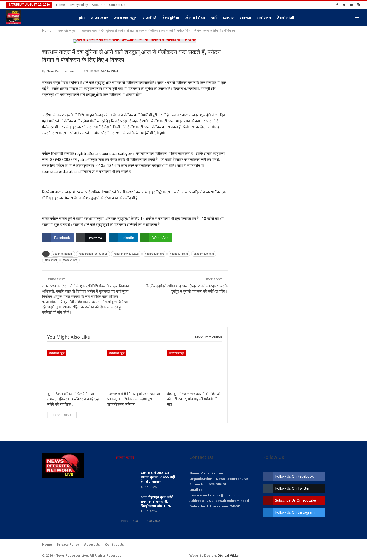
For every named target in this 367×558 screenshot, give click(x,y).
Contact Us (117, 5)
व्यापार (228, 17)
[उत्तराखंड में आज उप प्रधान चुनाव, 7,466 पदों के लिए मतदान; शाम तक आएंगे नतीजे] (126, 478)
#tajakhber (51, 260)
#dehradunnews (154, 253)
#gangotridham (179, 253)
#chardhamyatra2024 (126, 253)
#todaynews (70, 260)
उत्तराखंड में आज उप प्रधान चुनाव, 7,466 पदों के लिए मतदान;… (158, 477)
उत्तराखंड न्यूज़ (125, 17)
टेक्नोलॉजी (285, 17)
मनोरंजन (264, 17)
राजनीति (149, 17)
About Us (98, 5)
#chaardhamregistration (93, 253)
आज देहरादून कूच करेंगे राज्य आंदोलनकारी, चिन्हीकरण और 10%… (157, 501)
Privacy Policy (78, 5)
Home (60, 5)
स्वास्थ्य (245, 17)
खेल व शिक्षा (195, 17)
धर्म (214, 17)
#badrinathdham (63, 253)
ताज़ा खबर (99, 17)
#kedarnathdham (204, 253)
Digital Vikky (228, 555)
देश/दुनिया (170, 17)
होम (82, 17)
